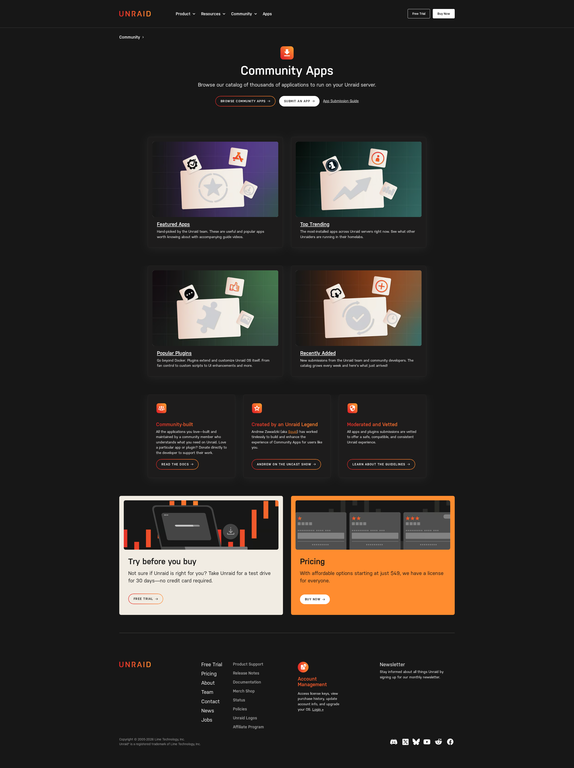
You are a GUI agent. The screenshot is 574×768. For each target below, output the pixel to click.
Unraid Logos (245, 718)
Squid (292, 432)
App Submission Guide (341, 101)
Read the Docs (175, 464)
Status (239, 700)
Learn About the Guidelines (378, 464)
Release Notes (246, 673)
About (208, 683)
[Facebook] (450, 741)
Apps (267, 14)
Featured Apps (173, 224)
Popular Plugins (174, 353)
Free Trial (418, 13)
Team (207, 692)
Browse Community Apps (243, 101)
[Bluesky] (416, 741)
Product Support (248, 664)
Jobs (206, 720)
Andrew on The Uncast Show (284, 464)
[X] (405, 741)
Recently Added (318, 353)
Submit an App (297, 101)
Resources (210, 14)
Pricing (209, 674)
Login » (318, 709)
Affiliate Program (248, 727)
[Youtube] (426, 741)
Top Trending (314, 224)
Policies (240, 709)
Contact (210, 701)
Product (183, 14)
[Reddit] (438, 741)
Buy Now (443, 13)
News (207, 711)
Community (241, 14)
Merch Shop (244, 691)
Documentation (247, 682)
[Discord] (393, 741)
